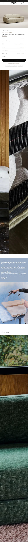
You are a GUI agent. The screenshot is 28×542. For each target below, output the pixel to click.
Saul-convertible (6, 30)
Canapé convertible (11, 30)
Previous (1, 162)
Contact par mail (20, 65)
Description (4, 56)
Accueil (3, 30)
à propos (3, 278)
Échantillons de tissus (8, 65)
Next (27, 162)
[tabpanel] (14, 14)
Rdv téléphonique (14, 65)
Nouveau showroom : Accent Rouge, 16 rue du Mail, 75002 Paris (14, 0)
